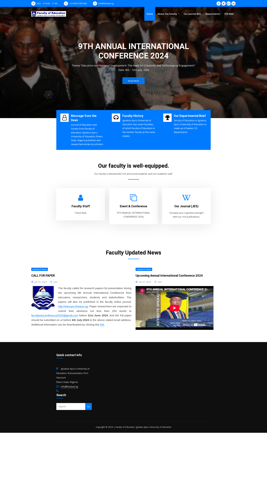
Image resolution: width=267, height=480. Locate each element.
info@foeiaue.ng (106, 3)
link (102, 324)
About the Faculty (167, 13)
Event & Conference (133, 206)
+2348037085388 (78, 3)
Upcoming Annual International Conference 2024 (169, 275)
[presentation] (3, 62)
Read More (133, 74)
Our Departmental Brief (190, 116)
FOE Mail (229, 13)
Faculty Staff (81, 206)
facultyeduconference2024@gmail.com (54, 315)
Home (150, 13)
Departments (213, 13)
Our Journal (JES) (192, 13)
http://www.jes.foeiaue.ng (73, 306)
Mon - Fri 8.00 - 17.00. (47, 3)
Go (88, 406)
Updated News (39, 269)
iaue (55, 281)
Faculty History (132, 116)
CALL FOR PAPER (43, 275)
